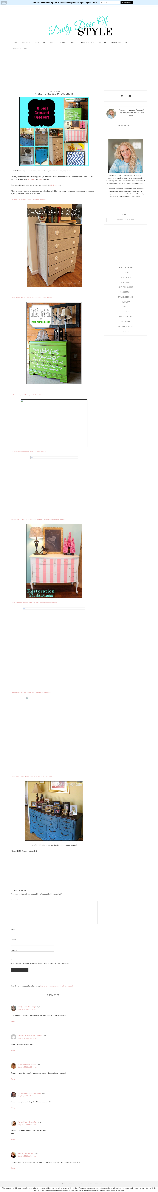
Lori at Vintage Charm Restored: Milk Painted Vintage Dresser (34, 603)
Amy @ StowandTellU (26, 1153)
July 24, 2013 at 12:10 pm (27, 1067)
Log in (102, 1184)
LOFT (126, 307)
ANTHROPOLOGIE (125, 287)
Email (13, 940)
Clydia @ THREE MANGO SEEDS (30, 1035)
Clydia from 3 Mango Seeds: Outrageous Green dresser (31, 297)
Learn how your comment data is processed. (56, 986)
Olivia (70, 1184)
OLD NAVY (125, 302)
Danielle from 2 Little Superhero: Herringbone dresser (31, 692)
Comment (15, 900)
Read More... (136, 196)
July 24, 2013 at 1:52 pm (27, 1096)
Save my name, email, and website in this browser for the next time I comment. (40, 963)
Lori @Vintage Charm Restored (29, 1093)
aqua (40, 179)
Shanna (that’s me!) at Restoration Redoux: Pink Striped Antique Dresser (38, 519)
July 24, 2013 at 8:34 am (27, 1009)
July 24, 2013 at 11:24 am (27, 1038)
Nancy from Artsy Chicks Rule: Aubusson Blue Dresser (31, 777)
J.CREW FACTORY (126, 277)
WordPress (94, 1184)
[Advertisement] (79, 68)
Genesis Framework (82, 1184)
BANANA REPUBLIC (125, 297)
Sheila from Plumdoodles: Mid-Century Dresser (28, 452)
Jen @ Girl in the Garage (27, 1007)
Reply (13, 1021)
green (33, 179)
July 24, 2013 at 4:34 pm (27, 1156)
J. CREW (125, 272)
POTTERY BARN (125, 317)
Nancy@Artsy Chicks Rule (27, 1122)
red (29, 179)
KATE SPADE (126, 282)
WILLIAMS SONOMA (126, 327)
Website (14, 950)
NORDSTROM (125, 292)
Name (13, 929)
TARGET (125, 312)
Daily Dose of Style (79, 25)
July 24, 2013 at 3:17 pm (27, 1125)
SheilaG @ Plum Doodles (27, 1064)
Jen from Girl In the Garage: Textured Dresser (28, 200)
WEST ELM (125, 322)
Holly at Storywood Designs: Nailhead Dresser (28, 395)
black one (53, 185)
